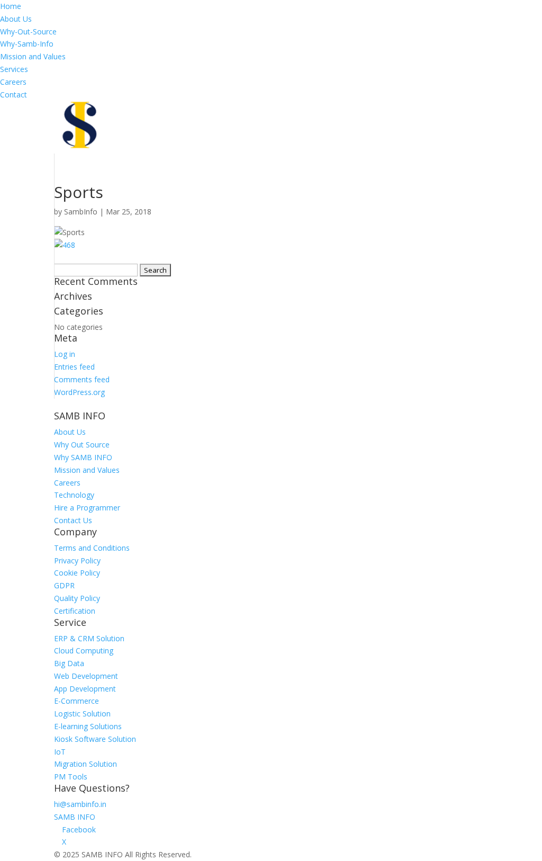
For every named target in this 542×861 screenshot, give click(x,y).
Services (14, 69)
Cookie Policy (77, 573)
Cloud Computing (83, 650)
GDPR (64, 585)
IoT (60, 752)
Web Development (86, 676)
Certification (74, 611)
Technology (74, 495)
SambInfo (80, 212)
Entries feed (74, 367)
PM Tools (70, 777)
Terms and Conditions (92, 548)
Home (10, 6)
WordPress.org (79, 392)
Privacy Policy (77, 560)
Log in (64, 354)
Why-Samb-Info (26, 44)
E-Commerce (76, 701)
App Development (85, 689)
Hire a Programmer (87, 508)
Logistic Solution (82, 713)
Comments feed (82, 379)
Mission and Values (33, 56)
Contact (13, 94)
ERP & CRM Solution (89, 638)
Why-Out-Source (28, 31)
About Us (16, 19)
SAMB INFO (74, 817)
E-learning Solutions (88, 726)
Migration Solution (85, 764)
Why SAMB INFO (83, 457)
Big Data (69, 663)
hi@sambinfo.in (80, 804)
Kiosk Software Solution (95, 739)
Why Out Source (82, 445)
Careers (13, 82)
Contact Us (73, 520)
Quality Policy (77, 598)
